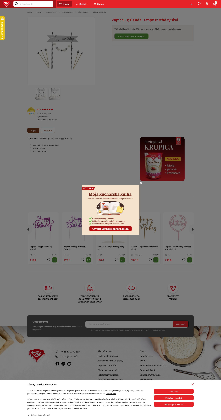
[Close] (141, 183)
